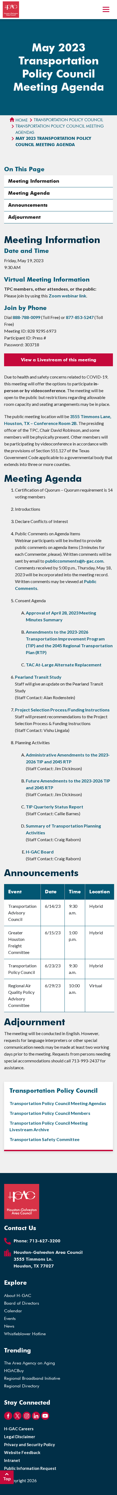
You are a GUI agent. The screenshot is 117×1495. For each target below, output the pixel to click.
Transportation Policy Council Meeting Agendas (60, 129)
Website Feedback (22, 1452)
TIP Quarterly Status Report (54, 806)
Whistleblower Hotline (25, 1333)
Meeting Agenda (29, 193)
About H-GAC (17, 1295)
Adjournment (24, 217)
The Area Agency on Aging (29, 1363)
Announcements (28, 205)
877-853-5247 (80, 317)
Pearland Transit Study (38, 676)
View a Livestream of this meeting (58, 359)
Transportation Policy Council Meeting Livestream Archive (49, 1126)
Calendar (13, 1310)
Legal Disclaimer (19, 1436)
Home (21, 120)
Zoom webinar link (67, 295)
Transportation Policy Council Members (50, 1113)
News (9, 1326)
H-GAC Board (40, 851)
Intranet (12, 1460)
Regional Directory (21, 1385)
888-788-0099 (26, 317)
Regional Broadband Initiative (32, 1378)
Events (10, 1318)
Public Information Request (30, 1468)
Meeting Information (33, 181)
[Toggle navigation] (106, 10)
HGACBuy (14, 1370)
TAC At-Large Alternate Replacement (63, 664)
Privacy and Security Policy (29, 1444)
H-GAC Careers (18, 1428)
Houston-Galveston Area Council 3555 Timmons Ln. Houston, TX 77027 (48, 1259)
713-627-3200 (44, 1240)
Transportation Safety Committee (44, 1139)
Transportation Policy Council (68, 119)
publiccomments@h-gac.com (74, 560)
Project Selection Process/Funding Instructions (62, 709)
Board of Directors (21, 1303)
